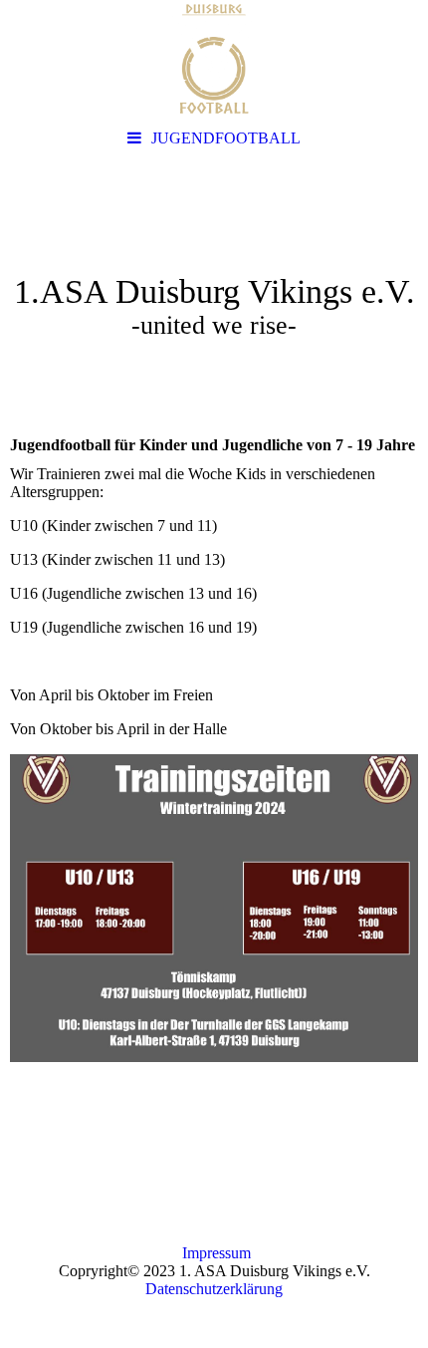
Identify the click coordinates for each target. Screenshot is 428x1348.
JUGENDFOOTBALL (226, 138)
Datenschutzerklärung (214, 1288)
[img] (214, 60)
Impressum (216, 1252)
